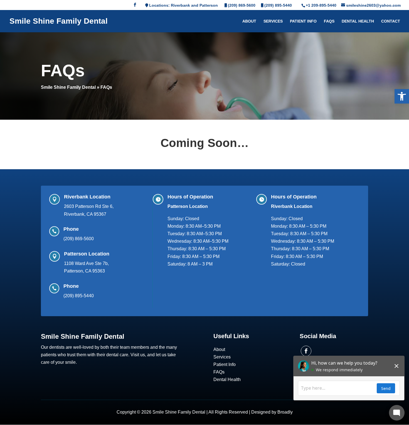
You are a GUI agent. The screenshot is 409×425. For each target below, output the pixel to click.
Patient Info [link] (303, 21)
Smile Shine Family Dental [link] (68, 87)
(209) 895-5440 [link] (278, 5)
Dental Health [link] (358, 21)
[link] (402, 96)
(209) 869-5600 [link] (241, 5)
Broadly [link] (285, 412)
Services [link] (273, 21)
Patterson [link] (208, 5)
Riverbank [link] (180, 5)
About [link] (249, 21)
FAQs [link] (329, 21)
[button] (135, 6)
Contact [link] (390, 21)
